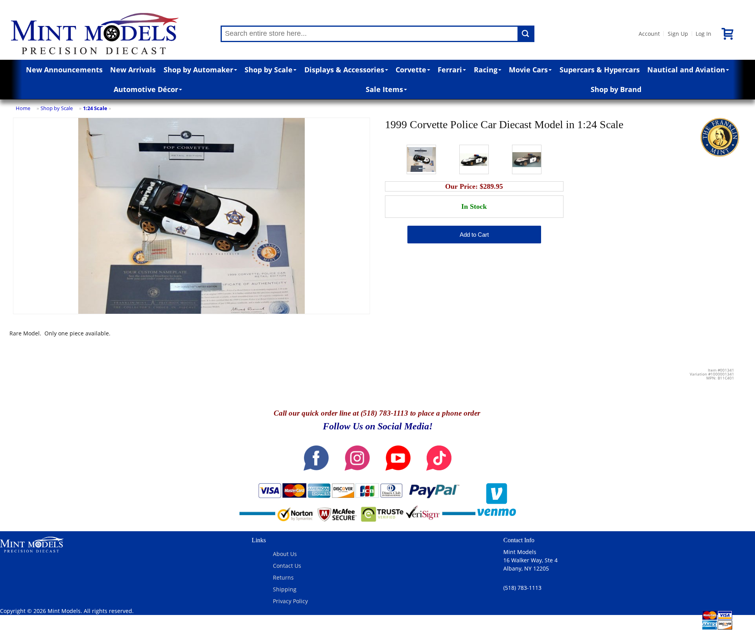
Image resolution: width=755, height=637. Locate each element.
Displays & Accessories (344, 69)
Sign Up (678, 33)
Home (23, 108)
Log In (703, 33)
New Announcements (64, 69)
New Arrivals (133, 69)
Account (649, 33)
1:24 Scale (95, 108)
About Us (285, 554)
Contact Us (287, 565)
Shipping (284, 589)
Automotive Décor (146, 89)
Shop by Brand (616, 89)
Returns (283, 577)
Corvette (411, 69)
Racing (485, 69)
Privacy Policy (290, 601)
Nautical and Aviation (686, 69)
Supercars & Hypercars (600, 69)
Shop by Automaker (198, 69)
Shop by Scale (269, 69)
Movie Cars (528, 69)
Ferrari (450, 69)
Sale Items (384, 89)
